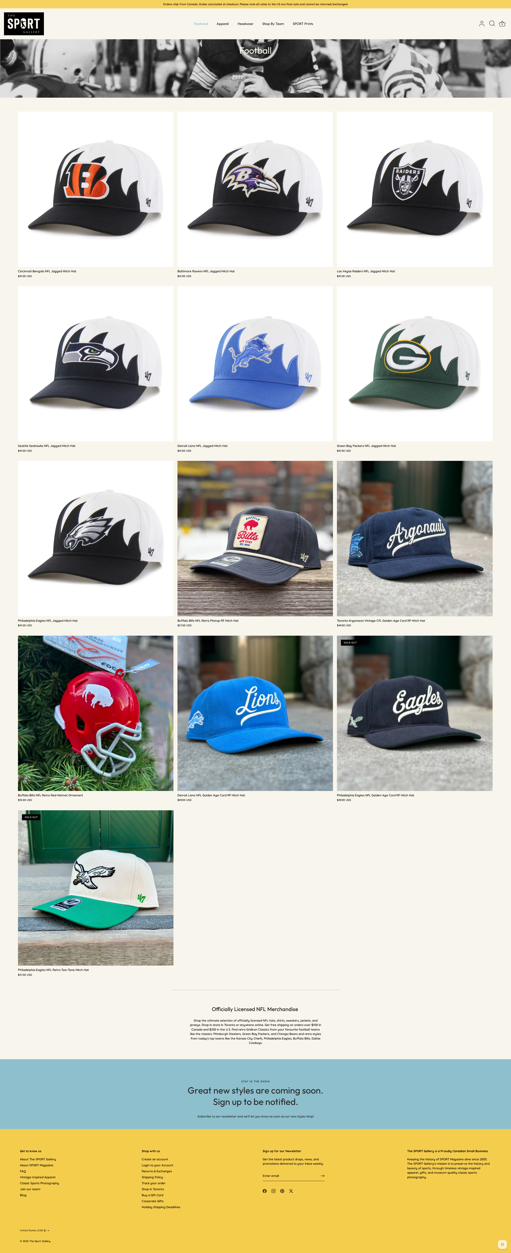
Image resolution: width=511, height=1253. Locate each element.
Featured (201, 24)
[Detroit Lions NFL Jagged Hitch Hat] (255, 364)
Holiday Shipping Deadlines (161, 1207)
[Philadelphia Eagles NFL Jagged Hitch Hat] (95, 538)
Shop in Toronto (153, 1189)
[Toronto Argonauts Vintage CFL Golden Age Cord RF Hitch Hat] (414, 538)
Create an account (155, 1159)
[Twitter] (291, 1190)
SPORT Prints (303, 24)
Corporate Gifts (152, 1201)
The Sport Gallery (39, 1241)
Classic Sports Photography (39, 1183)
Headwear (246, 24)
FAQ (23, 1171)
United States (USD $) (33, 1230)
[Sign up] (323, 1176)
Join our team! (30, 1189)
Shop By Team (273, 24)
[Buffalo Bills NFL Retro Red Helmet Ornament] (95, 713)
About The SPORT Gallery (38, 1159)
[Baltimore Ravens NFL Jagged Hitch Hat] (255, 189)
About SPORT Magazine (36, 1165)
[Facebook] (265, 1190)
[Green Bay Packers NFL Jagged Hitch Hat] (414, 364)
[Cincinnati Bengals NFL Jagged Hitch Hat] (95, 189)
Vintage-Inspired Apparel (37, 1177)
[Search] (492, 23)
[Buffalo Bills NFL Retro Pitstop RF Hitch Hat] (255, 538)
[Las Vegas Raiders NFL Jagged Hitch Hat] (414, 189)
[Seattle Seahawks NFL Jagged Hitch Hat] (95, 364)
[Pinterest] (282, 1190)
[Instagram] (273, 1190)
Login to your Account (157, 1165)
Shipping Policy (152, 1177)
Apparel (223, 24)
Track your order (153, 1183)
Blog (23, 1195)
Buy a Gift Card (152, 1195)
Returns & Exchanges (157, 1171)
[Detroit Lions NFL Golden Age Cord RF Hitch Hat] (255, 713)
